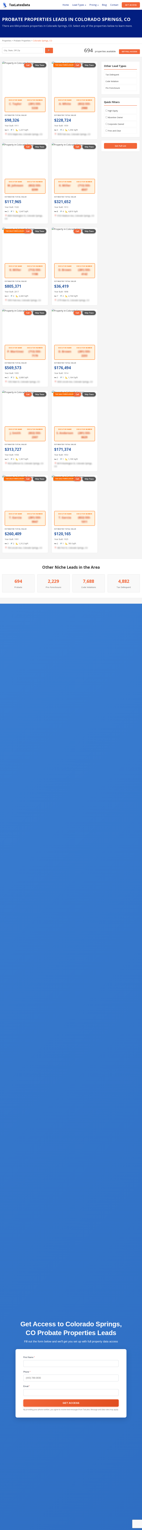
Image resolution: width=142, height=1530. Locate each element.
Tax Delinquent (112, 74)
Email (26, 1386)
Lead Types (78, 4)
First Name (29, 1357)
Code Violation (112, 81)
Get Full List (120, 146)
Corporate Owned (115, 124)
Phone (27, 1372)
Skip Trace (39, 65)
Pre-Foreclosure (113, 88)
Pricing (93, 4)
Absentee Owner (115, 117)
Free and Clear (114, 130)
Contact (114, 4)
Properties (6, 40)
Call (28, 65)
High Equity (112, 110)
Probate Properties (22, 40)
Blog (104, 4)
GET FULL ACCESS (129, 52)
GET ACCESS (131, 5)
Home (66, 4)
